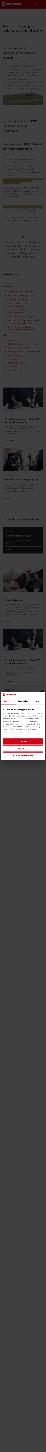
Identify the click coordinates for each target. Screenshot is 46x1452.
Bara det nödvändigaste (23, 755)
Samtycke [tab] (8, 701)
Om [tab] (37, 701)
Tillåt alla (23, 741)
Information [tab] (23, 701)
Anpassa (21, 748)
